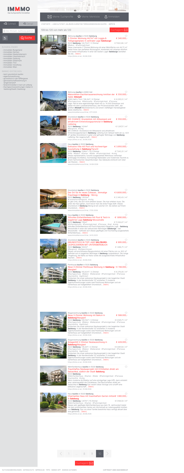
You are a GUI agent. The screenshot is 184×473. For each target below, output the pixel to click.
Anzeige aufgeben (69, 470)
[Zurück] (61, 453)
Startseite (45, 24)
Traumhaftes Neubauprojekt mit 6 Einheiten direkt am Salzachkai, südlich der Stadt (93, 370)
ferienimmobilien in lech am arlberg (18, 85)
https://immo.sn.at (75, 56)
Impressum (40, 470)
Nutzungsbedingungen (12, 470)
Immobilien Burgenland (13, 50)
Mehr (78, 54)
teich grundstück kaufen (13, 74)
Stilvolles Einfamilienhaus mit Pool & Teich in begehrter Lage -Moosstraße (89, 218)
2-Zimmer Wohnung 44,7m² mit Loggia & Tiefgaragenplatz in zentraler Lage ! (89, 39)
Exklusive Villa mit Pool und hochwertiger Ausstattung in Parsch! (87, 147)
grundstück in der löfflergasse (16, 78)
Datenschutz (28, 470)
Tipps (48, 470)
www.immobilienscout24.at (78, 112)
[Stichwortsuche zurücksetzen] (5, 38)
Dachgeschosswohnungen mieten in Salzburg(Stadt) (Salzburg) (18, 88)
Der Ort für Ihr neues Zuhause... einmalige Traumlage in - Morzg (87, 193)
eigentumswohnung (11, 76)
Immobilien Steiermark (13, 60)
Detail (30, 23)
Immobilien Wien (10, 67)
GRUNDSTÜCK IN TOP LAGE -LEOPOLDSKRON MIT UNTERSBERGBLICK (88, 243)
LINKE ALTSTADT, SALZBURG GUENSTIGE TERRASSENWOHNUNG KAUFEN (80, 24)
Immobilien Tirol (10, 63)
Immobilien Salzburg (12, 58)
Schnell (12, 23)
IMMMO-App (56, 470)
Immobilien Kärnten (11, 52)
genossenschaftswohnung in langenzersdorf (15, 81)
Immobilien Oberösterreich (14, 56)
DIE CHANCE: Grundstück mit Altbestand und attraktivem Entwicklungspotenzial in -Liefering (90, 121)
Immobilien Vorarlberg (12, 65)
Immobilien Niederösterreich (15, 54)
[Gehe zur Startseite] (18, 13)
